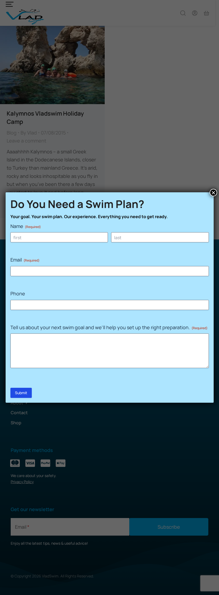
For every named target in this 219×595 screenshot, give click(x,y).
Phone (17, 293)
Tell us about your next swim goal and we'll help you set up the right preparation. (109, 327)
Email (25, 259)
